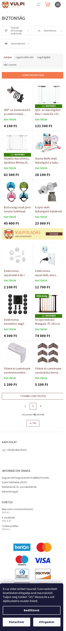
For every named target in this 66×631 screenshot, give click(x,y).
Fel (34, 423)
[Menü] (57, 4)
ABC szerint (10, 65)
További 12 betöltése (33, 396)
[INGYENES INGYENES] (48, 94)
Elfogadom (46, 622)
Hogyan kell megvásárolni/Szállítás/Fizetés (25, 478)
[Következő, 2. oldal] (33, 406)
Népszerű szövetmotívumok (17, 509)
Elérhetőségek (10, 492)
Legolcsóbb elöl (24, 57)
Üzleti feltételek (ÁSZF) (14, 482)
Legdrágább (44, 57)
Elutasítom (16, 622)
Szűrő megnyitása (33, 75)
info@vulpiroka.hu (17, 450)
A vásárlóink (8, 518)
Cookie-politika (10, 526)
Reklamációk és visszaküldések (19, 487)
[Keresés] (38, 4)
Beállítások (31, 610)
